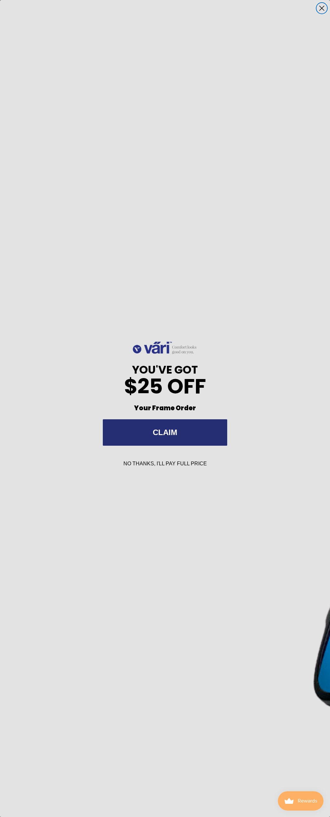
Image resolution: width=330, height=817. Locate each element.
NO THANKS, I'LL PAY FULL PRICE (165, 463)
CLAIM (165, 432)
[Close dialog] (321, 8)
